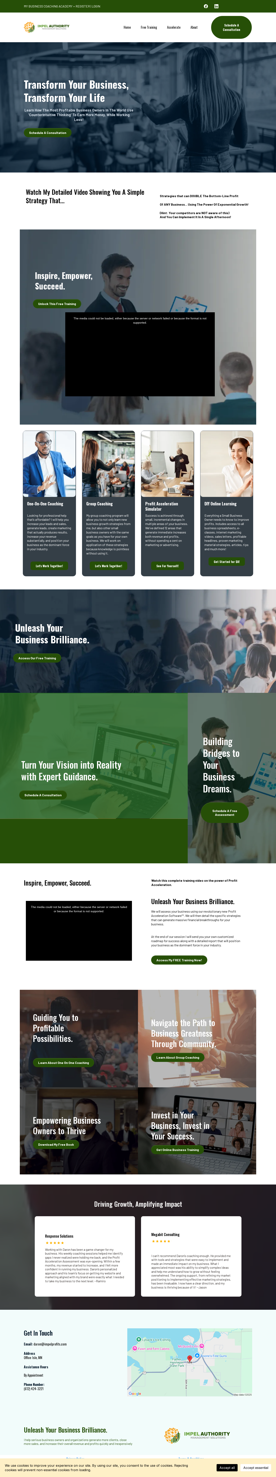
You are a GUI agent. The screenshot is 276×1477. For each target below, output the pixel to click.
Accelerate (173, 27)
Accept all (227, 1468)
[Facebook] (206, 6)
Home (127, 27)
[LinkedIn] (216, 6)
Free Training (149, 27)
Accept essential (255, 1468)
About (194, 27)
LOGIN (96, 6)
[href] (189, 1362)
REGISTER (83, 6)
